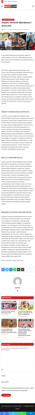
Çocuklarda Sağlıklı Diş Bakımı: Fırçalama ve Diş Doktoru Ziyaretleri (25, 312)
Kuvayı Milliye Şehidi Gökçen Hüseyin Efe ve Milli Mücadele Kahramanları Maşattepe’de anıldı (24, 332)
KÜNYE (17, 408)
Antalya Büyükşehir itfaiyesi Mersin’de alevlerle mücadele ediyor (9, 330)
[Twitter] (7, 269)
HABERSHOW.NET (29, 406)
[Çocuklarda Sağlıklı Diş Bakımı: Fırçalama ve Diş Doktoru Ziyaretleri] (26, 305)
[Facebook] (3, 269)
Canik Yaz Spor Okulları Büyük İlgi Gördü (8, 312)
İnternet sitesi (5, 382)
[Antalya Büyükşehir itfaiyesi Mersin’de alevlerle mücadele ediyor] (9, 323)
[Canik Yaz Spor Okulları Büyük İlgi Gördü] (9, 305)
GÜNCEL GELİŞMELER (8, 19)
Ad (2, 369)
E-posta (3, 375)
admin (4, 29)
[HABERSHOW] (10, 6)
